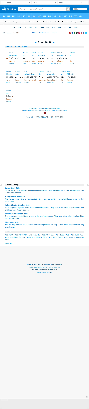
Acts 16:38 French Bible (58, 237)
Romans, (10, 201)
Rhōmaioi (70, 74)
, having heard (72, 199)
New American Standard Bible (16, 214)
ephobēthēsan (29, 74)
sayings (46, 199)
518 (10, 52)
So (6, 190)
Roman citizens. (15, 193)
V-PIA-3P (8, 101)
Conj (24, 63)
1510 (7, 90)
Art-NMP (53, 63)
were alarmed (58, 190)
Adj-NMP (69, 82)
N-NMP (59, 63)
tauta (16, 74)
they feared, (58, 225)
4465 (58, 52)
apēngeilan (12, 55)
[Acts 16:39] (86, 190)
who (50, 190)
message (30, 190)
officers (13, 190)
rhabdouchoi (61, 55)
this (24, 190)
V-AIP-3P (26, 82)
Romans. (12, 227)
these (41, 199)
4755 (39, 52)
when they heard (70, 208)
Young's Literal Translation (15, 197)
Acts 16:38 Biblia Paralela (15, 237)
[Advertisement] (44, 163)
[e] (12, 52)
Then (7, 208)
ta (70, 55)
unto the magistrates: (42, 225)
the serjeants (14, 225)
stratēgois (41, 55)
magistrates (34, 199)
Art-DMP (33, 63)
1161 (24, 52)
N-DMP (40, 63)
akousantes (51, 74)
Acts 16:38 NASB (62, 235)
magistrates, (44, 190)
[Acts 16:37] (2, 190)
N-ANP (8, 82)
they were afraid (60, 199)
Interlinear (9, 33)
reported (21, 208)
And (6, 199)
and (52, 225)
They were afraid (56, 208)
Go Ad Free (4, 400)
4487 (7, 71)
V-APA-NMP (50, 82)
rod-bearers (16, 199)
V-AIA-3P (11, 63)
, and (52, 199)
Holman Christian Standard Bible (17, 205)
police (14, 208)
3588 (33, 52)
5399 (25, 71)
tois (32, 55)
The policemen (10, 216)
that (71, 190)
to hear (66, 190)
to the (36, 190)
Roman (19, 210)
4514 (68, 71)
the (9, 190)
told (22, 199)
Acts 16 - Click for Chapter (16, 46)
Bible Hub (8, 243)
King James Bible (11, 222)
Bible (4, 33)
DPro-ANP (18, 82)
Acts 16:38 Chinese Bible (37, 237)
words (32, 208)
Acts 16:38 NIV (21, 235)
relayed (20, 190)
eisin (7, 93)
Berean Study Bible (12, 188)
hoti (62, 74)
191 (48, 71)
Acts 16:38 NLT (34, 235)
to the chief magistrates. (44, 216)
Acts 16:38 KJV (77, 235)
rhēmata (9, 74)
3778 (16, 71)
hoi (52, 55)
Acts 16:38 (9, 235)
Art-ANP (72, 63)
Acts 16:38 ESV (48, 235)
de (24, 55)
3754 (62, 71)
